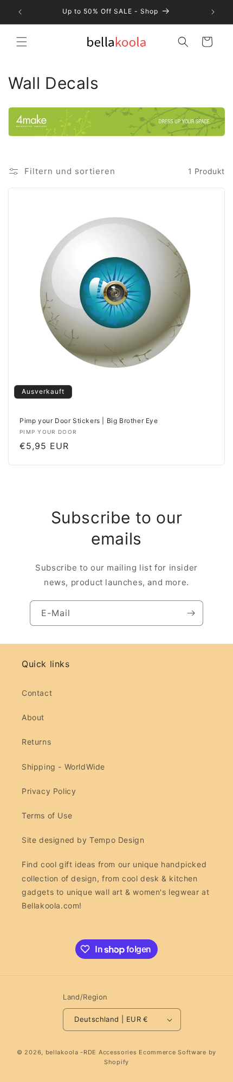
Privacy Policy (49, 791)
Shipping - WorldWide (63, 766)
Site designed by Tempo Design (83, 839)
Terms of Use (47, 815)
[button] (22, 42)
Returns (36, 741)
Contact (37, 692)
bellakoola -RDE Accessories (91, 1052)
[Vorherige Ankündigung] (20, 12)
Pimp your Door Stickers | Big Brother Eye (89, 421)
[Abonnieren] (191, 613)
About (33, 717)
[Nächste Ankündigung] (213, 12)
